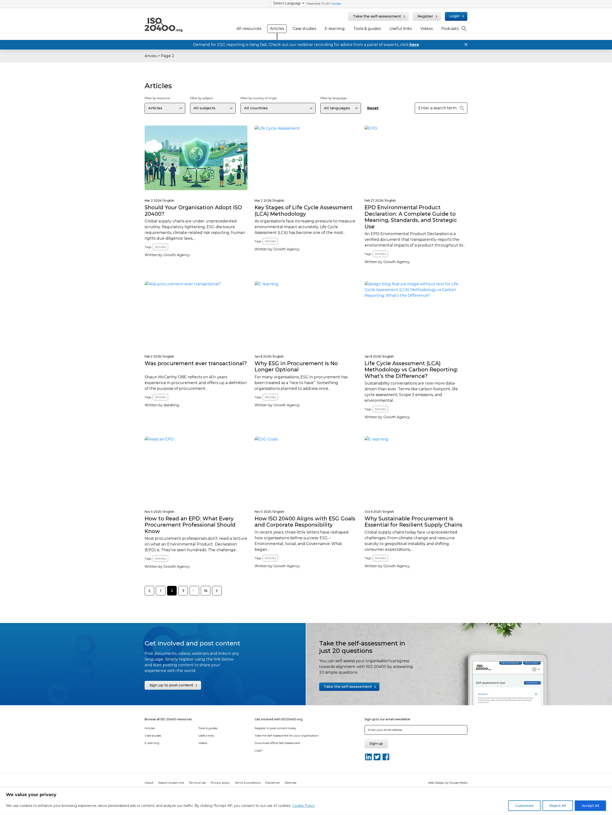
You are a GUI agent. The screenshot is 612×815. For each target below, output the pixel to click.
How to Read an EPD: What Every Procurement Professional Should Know (190, 524)
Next (217, 590)
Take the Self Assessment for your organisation (286, 735)
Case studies (304, 28)
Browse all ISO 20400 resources (168, 719)
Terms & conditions (248, 782)
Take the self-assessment (377, 16)
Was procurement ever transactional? (196, 363)
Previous (149, 590)
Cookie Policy (303, 806)
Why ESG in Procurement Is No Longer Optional (296, 366)
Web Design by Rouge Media (447, 782)
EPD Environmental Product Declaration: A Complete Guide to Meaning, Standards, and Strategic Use (411, 217)
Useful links (400, 28)
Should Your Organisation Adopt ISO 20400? (193, 210)
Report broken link (171, 782)
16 (206, 590)
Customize (524, 806)
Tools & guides (367, 28)
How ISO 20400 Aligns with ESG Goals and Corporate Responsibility (305, 521)
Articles (277, 28)
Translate (335, 3)
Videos (426, 28)
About (149, 782)
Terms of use (197, 782)
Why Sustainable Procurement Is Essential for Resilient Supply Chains (413, 521)
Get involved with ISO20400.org (278, 719)
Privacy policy (220, 782)
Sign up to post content (171, 685)
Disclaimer (272, 782)
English (169, 200)
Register (425, 16)
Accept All (590, 806)
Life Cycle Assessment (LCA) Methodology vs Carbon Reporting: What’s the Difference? (411, 369)
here (414, 44)
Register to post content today (275, 728)
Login (454, 16)
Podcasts (450, 28)
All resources (248, 28)
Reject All (557, 806)
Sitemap (290, 782)
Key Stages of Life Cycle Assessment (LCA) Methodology (304, 210)
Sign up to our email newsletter (387, 719)
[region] (306, 801)
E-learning (335, 28)
